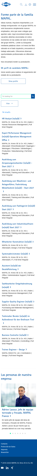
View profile (13, 81)
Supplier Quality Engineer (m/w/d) (17, 301)
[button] (10, 433)
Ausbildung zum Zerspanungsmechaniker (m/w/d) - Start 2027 (17, 163)
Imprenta (4, 449)
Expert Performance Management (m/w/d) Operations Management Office (16, 136)
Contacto (4, 444)
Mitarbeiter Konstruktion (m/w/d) (17, 241)
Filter (8, 103)
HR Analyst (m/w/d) (10, 118)
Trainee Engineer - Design (13, 349)
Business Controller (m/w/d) (14, 335)
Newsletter (5, 452)
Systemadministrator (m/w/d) (15, 253)
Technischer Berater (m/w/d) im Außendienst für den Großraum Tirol (18, 318)
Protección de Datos (8, 447)
